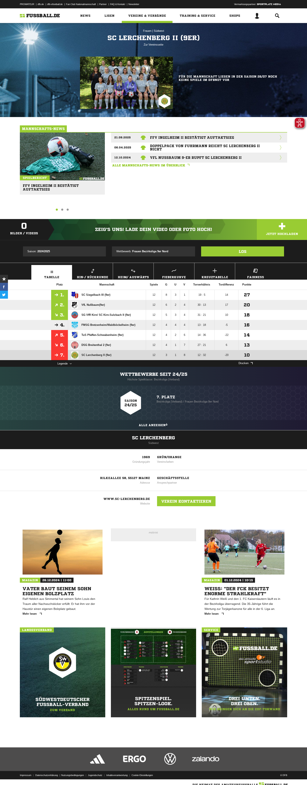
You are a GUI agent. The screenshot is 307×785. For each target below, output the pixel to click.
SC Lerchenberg (153, 438)
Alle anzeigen (152, 425)
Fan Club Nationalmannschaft (81, 4)
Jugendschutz (95, 775)
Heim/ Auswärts (133, 277)
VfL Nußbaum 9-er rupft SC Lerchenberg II (196, 157)
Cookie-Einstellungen (142, 775)
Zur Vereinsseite (153, 44)
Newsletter (133, 4)
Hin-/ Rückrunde (92, 277)
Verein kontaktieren (186, 501)
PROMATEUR (27, 4)
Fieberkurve (174, 277)
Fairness (255, 277)
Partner (103, 4)
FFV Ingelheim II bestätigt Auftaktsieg (51, 185)
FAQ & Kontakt (117, 4)
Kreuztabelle (215, 277)
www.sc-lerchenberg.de (126, 498)
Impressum (25, 775)
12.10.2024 (122, 157)
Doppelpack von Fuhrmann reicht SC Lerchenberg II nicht (205, 147)
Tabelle (51, 277)
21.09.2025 (122, 137)
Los (242, 251)
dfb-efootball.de (55, 4)
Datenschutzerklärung (46, 775)
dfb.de (41, 4)
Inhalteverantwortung (117, 775)
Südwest (159, 30)
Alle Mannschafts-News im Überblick (148, 165)
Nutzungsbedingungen (72, 775)
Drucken (243, 363)
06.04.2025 (122, 147)
